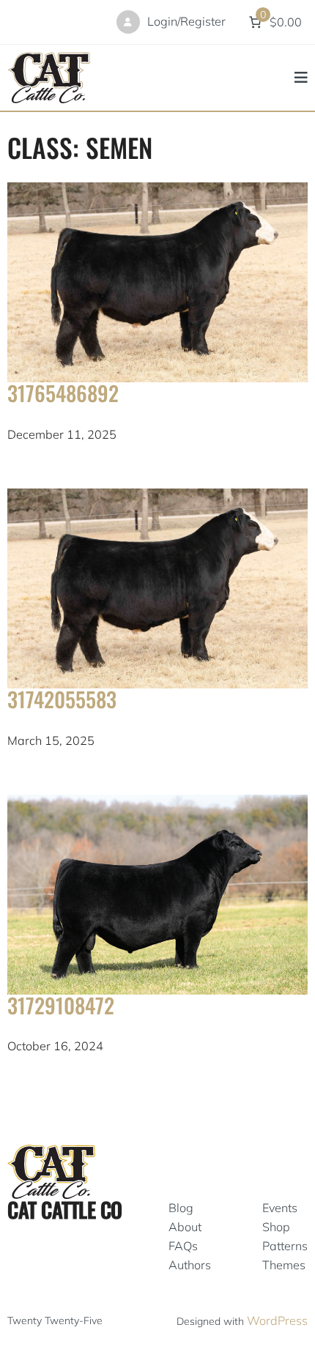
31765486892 (63, 392)
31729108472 (60, 1005)
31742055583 (61, 698)
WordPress (277, 1320)
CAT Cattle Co (64, 1209)
